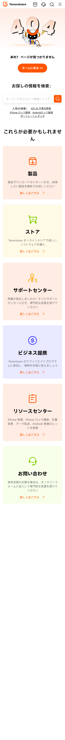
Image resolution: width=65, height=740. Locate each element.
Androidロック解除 (42, 112)
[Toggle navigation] (58, 4)
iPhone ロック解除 (20, 112)
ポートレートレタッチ (32, 116)
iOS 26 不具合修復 (41, 108)
